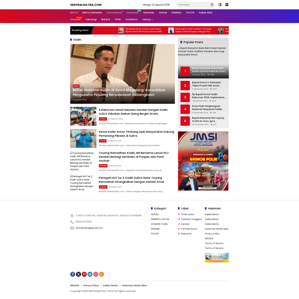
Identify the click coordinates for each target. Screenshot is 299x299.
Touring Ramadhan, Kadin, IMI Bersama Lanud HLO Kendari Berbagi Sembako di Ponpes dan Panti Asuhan (134, 157)
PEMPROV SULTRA (160, 219)
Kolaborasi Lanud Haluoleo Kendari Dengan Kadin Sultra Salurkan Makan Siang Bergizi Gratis (133, 112)
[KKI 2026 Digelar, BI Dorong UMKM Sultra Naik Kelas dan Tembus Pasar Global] (209, 30)
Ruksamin (186, 233)
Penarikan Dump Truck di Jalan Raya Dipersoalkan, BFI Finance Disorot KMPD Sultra (132, 30)
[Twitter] (78, 274)
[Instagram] (95, 274)
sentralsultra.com (85, 5)
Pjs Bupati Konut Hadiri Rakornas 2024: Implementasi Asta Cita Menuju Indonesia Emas (209, 96)
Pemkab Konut (189, 228)
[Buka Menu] (227, 5)
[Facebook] (72, 274)
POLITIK (103, 141)
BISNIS (76, 86)
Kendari (185, 224)
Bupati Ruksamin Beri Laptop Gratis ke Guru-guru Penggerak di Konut (208, 120)
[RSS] (101, 274)
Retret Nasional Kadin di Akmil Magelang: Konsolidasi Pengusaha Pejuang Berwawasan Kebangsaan (119, 92)
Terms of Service (214, 243)
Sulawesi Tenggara (191, 219)
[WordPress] (90, 274)
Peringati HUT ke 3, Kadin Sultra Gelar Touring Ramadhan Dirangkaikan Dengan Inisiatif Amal (131, 180)
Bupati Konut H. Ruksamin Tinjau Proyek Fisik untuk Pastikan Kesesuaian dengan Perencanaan (208, 84)
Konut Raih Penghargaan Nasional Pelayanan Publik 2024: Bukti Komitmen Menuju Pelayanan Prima (208, 108)
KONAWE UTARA (159, 224)
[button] (212, 4)
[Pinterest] (84, 274)
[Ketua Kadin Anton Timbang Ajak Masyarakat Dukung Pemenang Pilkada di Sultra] (83, 138)
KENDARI (103, 165)
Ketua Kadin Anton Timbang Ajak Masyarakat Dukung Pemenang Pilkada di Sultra (136, 134)
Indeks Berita (212, 214)
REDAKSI (209, 238)
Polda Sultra (187, 214)
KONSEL (103, 119)
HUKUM (154, 214)
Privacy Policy (212, 233)
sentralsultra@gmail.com (89, 227)
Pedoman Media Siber (217, 228)
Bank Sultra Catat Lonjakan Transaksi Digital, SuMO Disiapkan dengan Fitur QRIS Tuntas (182, 30)
